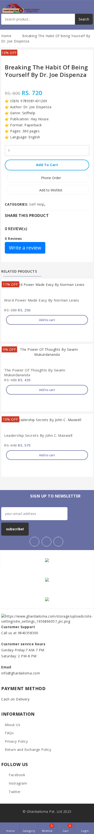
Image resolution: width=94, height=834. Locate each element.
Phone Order (50, 177)
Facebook (16, 775)
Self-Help (36, 204)
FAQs (9, 733)
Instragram (17, 783)
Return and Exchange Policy (28, 749)
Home (6, 36)
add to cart (47, 164)
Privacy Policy (16, 741)
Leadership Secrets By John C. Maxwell (38, 435)
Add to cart (47, 320)
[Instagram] (58, 541)
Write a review (25, 247)
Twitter (14, 791)
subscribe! (15, 529)
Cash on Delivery (15, 699)
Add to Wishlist (50, 190)
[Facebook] (34, 541)
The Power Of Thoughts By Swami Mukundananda (34, 372)
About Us (12, 724)
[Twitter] (46, 541)
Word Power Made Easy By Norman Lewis (41, 300)
